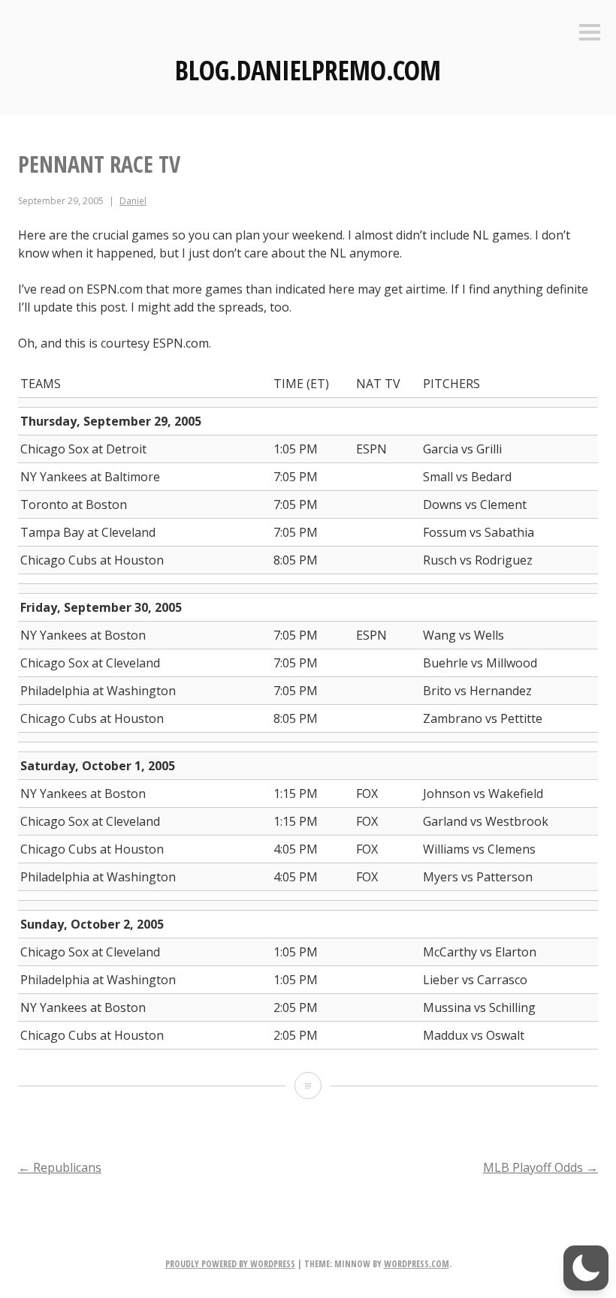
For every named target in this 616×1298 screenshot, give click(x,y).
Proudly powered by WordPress (230, 1263)
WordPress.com (416, 1263)
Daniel (132, 200)
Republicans (59, 1167)
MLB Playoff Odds (540, 1167)
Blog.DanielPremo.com (308, 70)
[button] (585, 1267)
